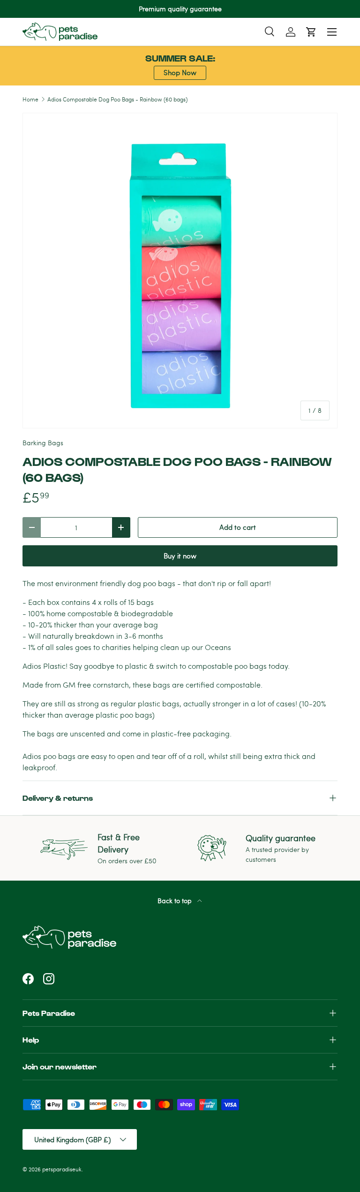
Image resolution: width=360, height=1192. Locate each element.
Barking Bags (42, 442)
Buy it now (180, 555)
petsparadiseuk (62, 1169)
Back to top (176, 900)
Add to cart (237, 527)
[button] (311, 32)
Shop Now (180, 72)
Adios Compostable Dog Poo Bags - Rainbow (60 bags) (117, 99)
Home (30, 99)
